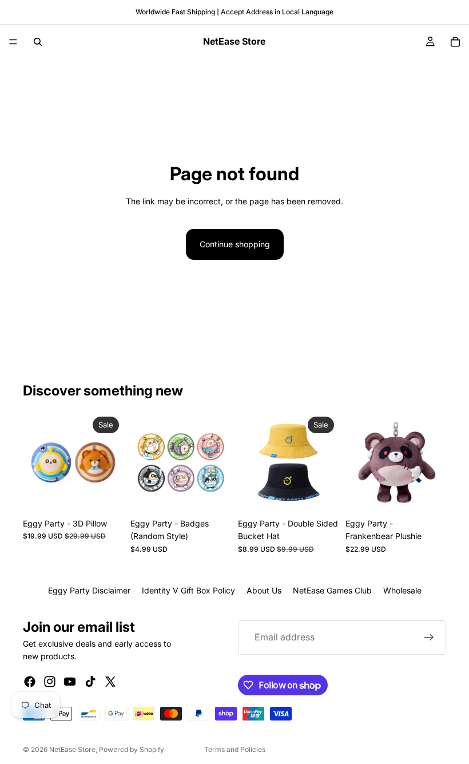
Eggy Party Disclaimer (89, 590)
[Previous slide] (35, 462)
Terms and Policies (234, 749)
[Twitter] (110, 681)
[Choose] (106, 495)
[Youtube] (70, 681)
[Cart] (455, 41)
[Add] (213, 495)
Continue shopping (235, 244)
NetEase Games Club (332, 590)
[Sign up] (429, 638)
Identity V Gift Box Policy (188, 590)
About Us (264, 590)
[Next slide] (111, 462)
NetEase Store (72, 749)
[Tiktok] (90, 681)
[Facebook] (30, 681)
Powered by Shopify (131, 749)
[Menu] (13, 42)
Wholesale (402, 590)
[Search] (37, 41)
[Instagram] (50, 681)
